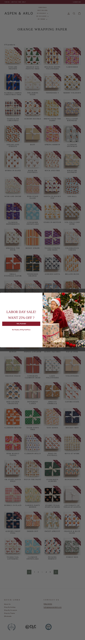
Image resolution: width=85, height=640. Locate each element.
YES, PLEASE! (21, 323)
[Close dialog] (83, 295)
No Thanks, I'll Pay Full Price (21, 329)
